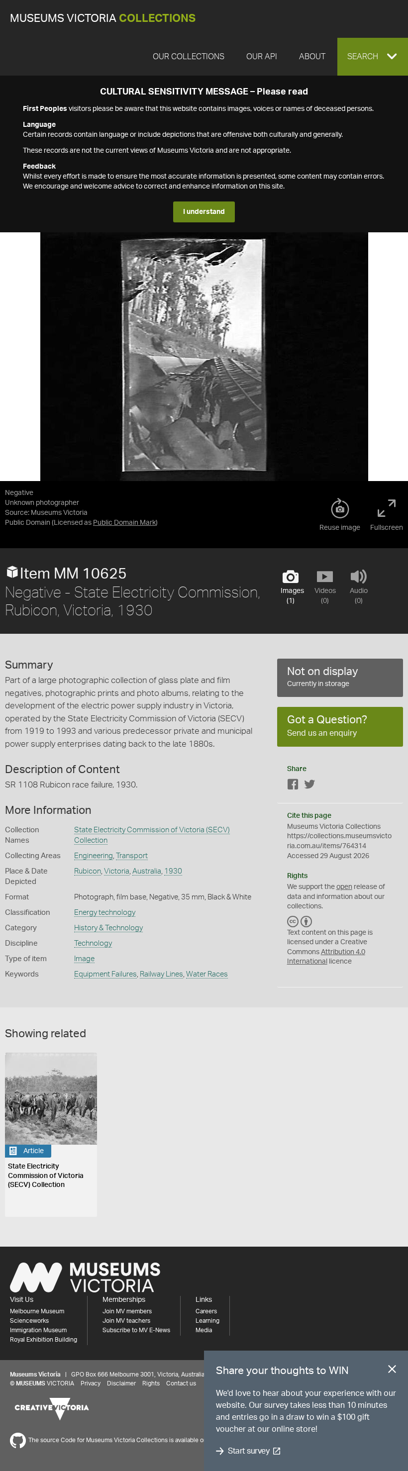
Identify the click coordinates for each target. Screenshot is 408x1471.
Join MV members (127, 1311)
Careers (206, 1311)
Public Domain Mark (124, 522)
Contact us (181, 1383)
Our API (261, 57)
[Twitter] (309, 786)
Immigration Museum (38, 1330)
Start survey (248, 1451)
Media (204, 1330)
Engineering (93, 856)
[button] (372, 57)
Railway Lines (161, 974)
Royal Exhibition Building (43, 1340)
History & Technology (108, 928)
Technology (93, 943)
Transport (132, 856)
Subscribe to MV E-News (136, 1330)
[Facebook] (293, 786)
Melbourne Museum (37, 1311)
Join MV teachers (126, 1321)
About (312, 57)
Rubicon (87, 871)
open (344, 886)
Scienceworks (29, 1321)
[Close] (392, 1371)
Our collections (188, 57)
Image (84, 959)
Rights (151, 1383)
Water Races (207, 974)
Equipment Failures (105, 974)
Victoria (116, 871)
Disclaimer (121, 1383)
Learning (207, 1321)
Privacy (91, 1383)
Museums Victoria (103, 18)
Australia (146, 871)
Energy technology (104, 912)
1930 (173, 871)
